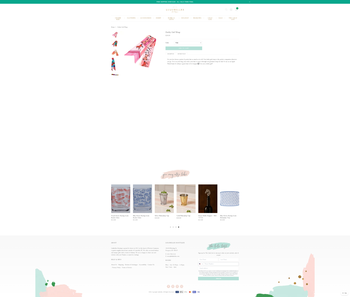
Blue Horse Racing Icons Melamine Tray (228, 217)
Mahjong (197, 18)
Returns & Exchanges (131, 264)
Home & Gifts (171, 19)
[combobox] (201, 264)
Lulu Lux (210, 19)
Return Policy (182, 54)
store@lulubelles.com (173, 256)
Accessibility (142, 264)
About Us (114, 264)
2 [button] (173, 227)
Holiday (185, 18)
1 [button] (170, 227)
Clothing (131, 18)
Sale (221, 18)
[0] (236, 10)
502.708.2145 (171, 254)
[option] (115, 35)
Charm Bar (118, 19)
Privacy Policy (116, 267)
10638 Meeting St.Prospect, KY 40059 (172, 249)
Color (167, 43)
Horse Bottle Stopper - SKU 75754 (207, 217)
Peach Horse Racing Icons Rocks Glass (120, 217)
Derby (158, 18)
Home (113, 27)
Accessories (145, 18)
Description (170, 54)
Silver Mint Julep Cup (162, 216)
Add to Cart (184, 48)
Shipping (121, 264)
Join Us (218, 278)
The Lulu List (233, 19)
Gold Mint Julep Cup (183, 216)
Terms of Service (127, 267)
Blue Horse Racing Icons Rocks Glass (141, 217)
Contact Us (151, 264)
